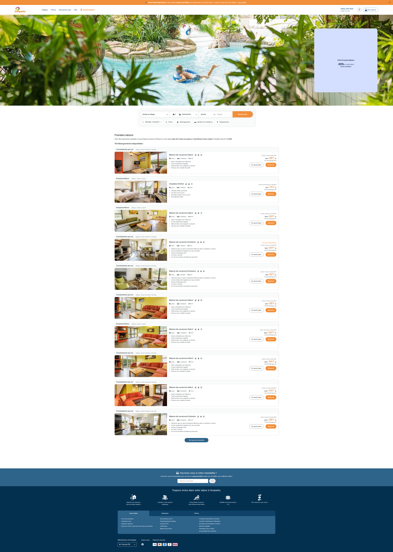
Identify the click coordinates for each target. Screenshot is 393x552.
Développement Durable (168, 521)
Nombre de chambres (205, 122)
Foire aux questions (127, 519)
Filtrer (170, 122)
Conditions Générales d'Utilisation (209, 521)
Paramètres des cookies (206, 528)
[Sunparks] (20, 10)
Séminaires (163, 526)
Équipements (224, 122)
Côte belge (153, 149)
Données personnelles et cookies (209, 523)
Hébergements (185, 122)
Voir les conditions (345, 66)
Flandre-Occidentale (145, 149)
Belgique (138, 149)
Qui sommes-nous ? (166, 519)
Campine (139, 178)
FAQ (75, 10)
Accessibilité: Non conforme (207, 531)
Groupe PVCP (164, 523)
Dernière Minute (89, 10)
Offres (53, 10)
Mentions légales (204, 526)
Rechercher (242, 114)
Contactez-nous (126, 521)
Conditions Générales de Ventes (209, 519)
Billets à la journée (166, 528)
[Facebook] (142, 544)
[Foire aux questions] (359, 10)
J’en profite (242, 2)
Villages (45, 10)
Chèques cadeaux (127, 523)
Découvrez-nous (65, 10)
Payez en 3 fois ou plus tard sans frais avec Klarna (137, 526)
